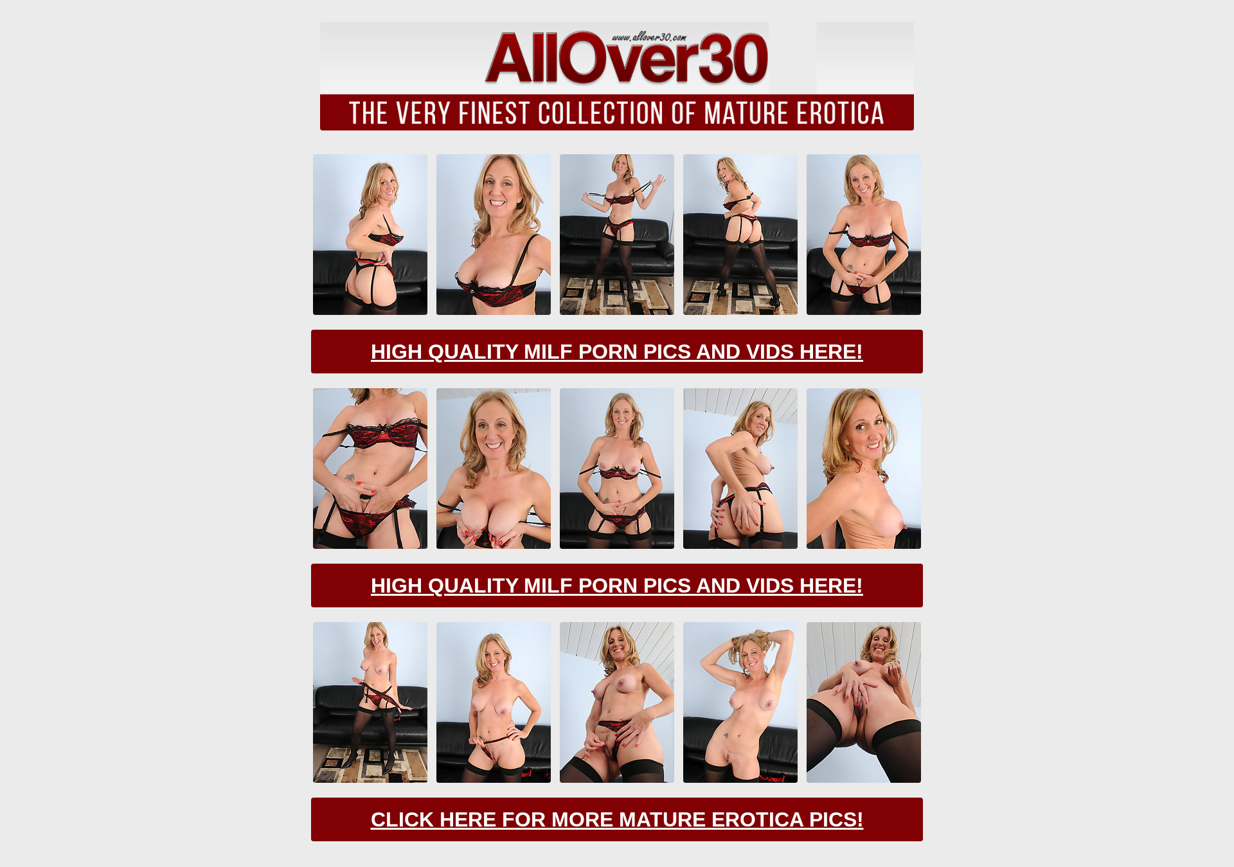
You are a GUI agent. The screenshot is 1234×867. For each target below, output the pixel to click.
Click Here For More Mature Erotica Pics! (617, 819)
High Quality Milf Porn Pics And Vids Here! (617, 351)
